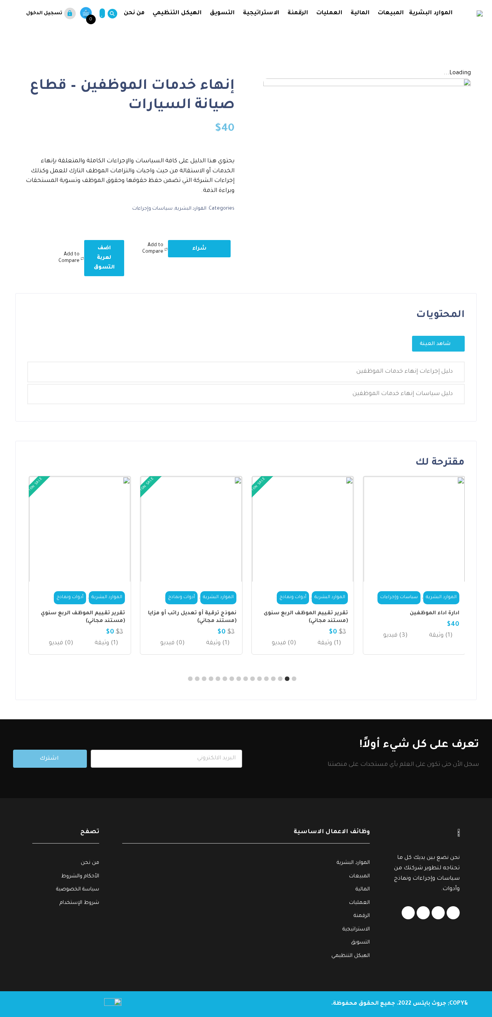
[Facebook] (453, 912)
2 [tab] (287, 679)
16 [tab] (190, 679)
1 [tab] (294, 679)
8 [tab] (245, 679)
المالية (360, 13)
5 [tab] (266, 679)
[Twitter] (423, 912)
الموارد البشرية (431, 13)
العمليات (329, 13)
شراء (199, 249)
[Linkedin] (438, 912)
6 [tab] (259, 679)
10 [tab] (231, 679)
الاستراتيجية (261, 13)
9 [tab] (238, 679)
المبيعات (391, 13)
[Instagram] (408, 912)
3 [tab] (280, 679)
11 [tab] (225, 679)
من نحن (133, 13)
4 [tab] (273, 679)
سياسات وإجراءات (152, 209)
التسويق (222, 13)
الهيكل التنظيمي (177, 13)
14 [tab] (204, 679)
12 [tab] (218, 679)
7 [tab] (252, 679)
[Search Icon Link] (111, 13)
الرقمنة (298, 13)
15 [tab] (197, 679)
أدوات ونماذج (408, 597)
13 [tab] (211, 679)
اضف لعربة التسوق (104, 257)
